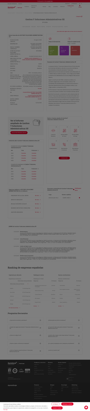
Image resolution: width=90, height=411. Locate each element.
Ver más (5, 409)
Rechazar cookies (67, 404)
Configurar (56, 404)
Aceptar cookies (57, 408)
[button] (86, 407)
